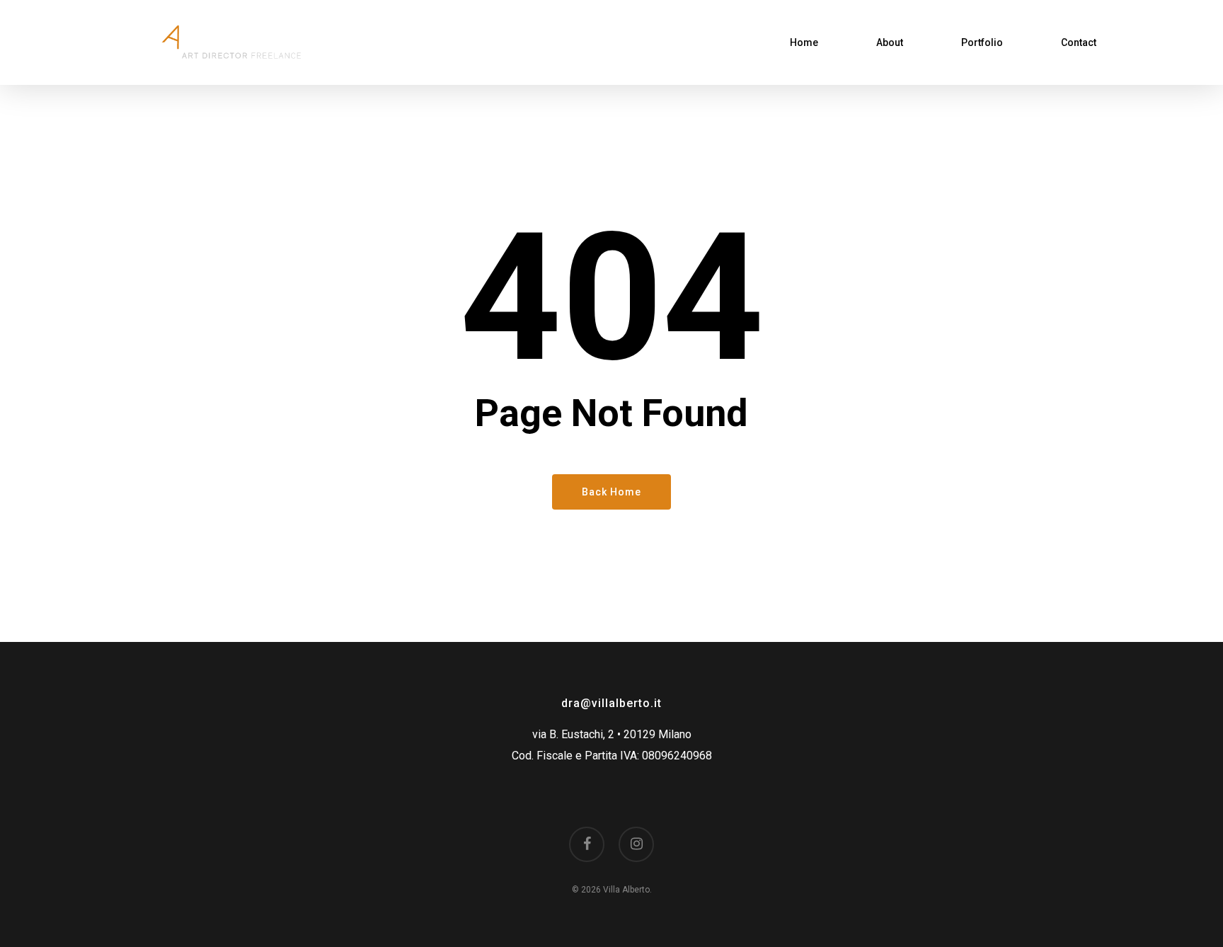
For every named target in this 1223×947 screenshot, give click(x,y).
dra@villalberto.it (611, 703)
